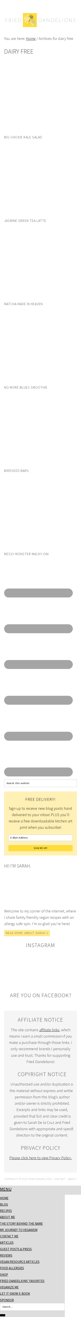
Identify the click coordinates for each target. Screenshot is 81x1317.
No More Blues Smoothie (26, 387)
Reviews (6, 1255)
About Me (7, 1217)
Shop (4, 1275)
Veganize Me (9, 1287)
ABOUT (72, 1179)
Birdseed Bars (16, 470)
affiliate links (49, 1029)
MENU (5, 1189)
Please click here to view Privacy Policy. (40, 1157)
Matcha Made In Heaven (23, 304)
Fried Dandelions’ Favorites (22, 1281)
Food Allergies (12, 1268)
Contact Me (9, 1236)
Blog (4, 1204)
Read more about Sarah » (27, 933)
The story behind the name (21, 1224)
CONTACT (60, 1179)
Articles (7, 1242)
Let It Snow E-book (15, 1293)
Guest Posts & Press (16, 1249)
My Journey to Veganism (18, 1230)
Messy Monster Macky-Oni (26, 554)
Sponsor (7, 1300)
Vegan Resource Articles (20, 1262)
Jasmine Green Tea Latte (25, 220)
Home (4, 1198)
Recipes (6, 1211)
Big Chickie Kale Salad (23, 137)
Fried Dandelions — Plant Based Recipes (40, 29)
